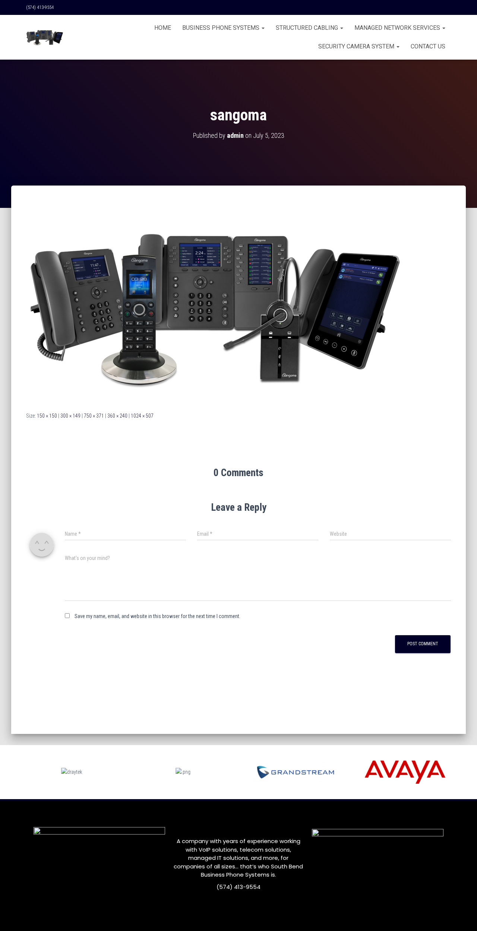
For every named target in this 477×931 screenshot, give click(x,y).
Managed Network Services (398, 27)
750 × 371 (94, 416)
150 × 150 (47, 416)
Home (162, 27)
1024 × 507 (142, 416)
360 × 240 (117, 416)
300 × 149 (70, 416)
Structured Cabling (307, 27)
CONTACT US (428, 46)
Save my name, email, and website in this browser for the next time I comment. (157, 616)
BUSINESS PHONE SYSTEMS (221, 27)
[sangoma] (217, 305)
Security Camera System (357, 46)
